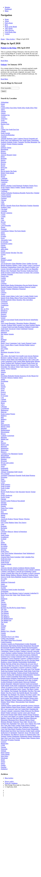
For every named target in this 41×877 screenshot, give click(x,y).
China (3, 204)
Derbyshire (27, 653)
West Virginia (16, 738)
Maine (32, 716)
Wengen (23, 595)
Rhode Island (5, 731)
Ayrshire (27, 644)
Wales (21, 696)
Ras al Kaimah (17, 640)
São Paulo (13, 171)
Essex (8, 656)
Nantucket (16, 722)
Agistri (8, 296)
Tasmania (21, 142)
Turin (22, 367)
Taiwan (3, 602)
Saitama (15, 377)
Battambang (4, 180)
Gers (37, 267)
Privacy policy (9, 781)
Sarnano (13, 365)
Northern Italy (10, 363)
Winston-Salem (35, 738)
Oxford (8, 676)
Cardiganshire (5, 189)
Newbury (17, 669)
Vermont (3, 736)
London (34, 667)
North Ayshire (5, 488)
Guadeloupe (4, 305)
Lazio (14, 361)
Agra (2, 323)
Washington (16, 736)
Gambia (3, 278)
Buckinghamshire (32, 647)
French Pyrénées (30, 267)
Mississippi (4, 720)
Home (7, 19)
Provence (23, 271)
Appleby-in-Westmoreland (15, 644)
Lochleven (28, 667)
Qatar (2, 524)
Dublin (27, 345)
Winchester (4, 758)
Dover (3, 655)
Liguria (19, 361)
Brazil (3, 169)
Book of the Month (11, 26)
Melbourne (15, 140)
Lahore (8, 501)
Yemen (3, 761)
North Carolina (16, 725)
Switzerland (4, 591)
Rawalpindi (21, 501)
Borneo (3, 164)
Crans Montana (13, 593)
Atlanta (3, 707)
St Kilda (20, 687)
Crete (21, 296)
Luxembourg (5, 408)
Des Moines (35, 711)
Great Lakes (26, 713)
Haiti (2, 307)
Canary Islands (29, 569)
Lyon (29, 269)
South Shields (5, 685)
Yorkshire (32, 702)
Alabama (3, 705)
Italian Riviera (22, 359)
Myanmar (4, 461)
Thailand (3, 606)
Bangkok (4, 608)
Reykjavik (27, 320)
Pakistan (3, 499)
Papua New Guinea (7, 508)
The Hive (31, 691)
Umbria (32, 367)
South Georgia (5, 133)
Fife (23, 656)
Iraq (2, 338)
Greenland (4, 301)
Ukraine (3, 635)
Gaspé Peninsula (17, 185)
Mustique (4, 459)
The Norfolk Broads (22, 693)
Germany (4, 283)
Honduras (4, 312)
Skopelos (19, 300)
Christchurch (11, 475)
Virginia (9, 736)
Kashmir (32, 325)
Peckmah (4, 510)
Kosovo (3, 392)
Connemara (13, 343)
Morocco (3, 452)
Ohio (20, 727)
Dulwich (8, 655)
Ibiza (13, 573)
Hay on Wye (5, 309)
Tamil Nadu (4, 329)
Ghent (14, 155)
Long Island (11, 716)
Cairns (15, 138)
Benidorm (21, 569)
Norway (3, 490)
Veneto (37, 367)
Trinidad (36, 193)
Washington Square (26, 736)
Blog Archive (10, 39)
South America (5, 555)
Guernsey (4, 198)
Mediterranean (5, 430)
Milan (23, 361)
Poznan (16, 519)
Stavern (27, 492)
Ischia (8, 359)
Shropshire (9, 684)
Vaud (18, 595)
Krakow (10, 519)
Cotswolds (36, 651)
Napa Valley (23, 722)
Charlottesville (33, 709)
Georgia (3, 280)
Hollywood (4, 714)
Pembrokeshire (5, 678)
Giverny (3, 269)
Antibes (29, 263)
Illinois (20, 714)
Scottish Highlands (7, 682)
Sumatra (11, 334)
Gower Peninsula (14, 658)
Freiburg (15, 287)
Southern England (32, 685)
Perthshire (14, 678)
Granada (8, 573)
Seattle (28, 731)
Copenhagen (5, 231)
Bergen (3, 492)
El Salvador (4, 242)
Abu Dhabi (4, 640)
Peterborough (21, 678)
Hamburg (21, 287)
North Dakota (25, 725)
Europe (3, 251)
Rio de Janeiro (5, 171)
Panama (3, 506)
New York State (6, 725)
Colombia (4, 211)
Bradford (13, 647)
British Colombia (6, 185)
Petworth (29, 678)
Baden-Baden (5, 285)
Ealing (13, 655)
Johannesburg (18, 553)
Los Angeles (19, 716)
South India (34, 327)
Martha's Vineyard (6, 718)
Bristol (24, 647)
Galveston (13, 713)
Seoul (2, 390)
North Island (26, 475)
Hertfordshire (31, 662)
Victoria (9, 144)
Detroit (3, 713)
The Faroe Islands (20, 231)
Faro (2, 522)
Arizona (30, 705)
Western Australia (17, 144)
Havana (3, 222)
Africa (3, 106)
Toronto (22, 187)
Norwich (3, 675)
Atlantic (3, 131)
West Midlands (14, 698)
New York (37, 723)
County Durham (6, 653)
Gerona (3, 573)
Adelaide (3, 138)
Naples (3, 363)
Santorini (9, 300)
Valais (15, 595)
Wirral (8, 702)
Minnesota (33, 718)
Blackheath (35, 646)
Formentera (27, 571)
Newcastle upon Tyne (27, 669)
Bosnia (3, 166)
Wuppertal (22, 289)
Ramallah (4, 504)
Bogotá (3, 213)
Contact (7, 34)
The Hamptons (5, 734)
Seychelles (4, 546)
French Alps (20, 267)
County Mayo (9, 345)
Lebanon (3, 401)
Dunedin (18, 475)
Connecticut (16, 711)
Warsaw (21, 519)
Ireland (3, 341)
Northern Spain (33, 575)
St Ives (3, 580)
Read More (4, 60)
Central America (6, 195)
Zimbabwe (4, 769)
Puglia (29, 363)
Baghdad (3, 339)
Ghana (3, 291)
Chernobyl (4, 531)
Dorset (38, 653)
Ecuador (3, 236)
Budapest (4, 316)
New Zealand (5, 473)
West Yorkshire (24, 698)
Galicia (34, 571)
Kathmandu (4, 468)
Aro (2, 126)
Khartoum (4, 586)
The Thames (21, 694)
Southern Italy (24, 365)
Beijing (3, 205)
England (3, 656)
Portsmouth (4, 680)
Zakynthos (29, 300)
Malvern (3, 669)
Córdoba (3, 571)
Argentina (4, 122)
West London (5, 698)
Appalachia (24, 705)
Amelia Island (15, 705)
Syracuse (32, 365)
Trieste (18, 367)
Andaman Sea (5, 115)
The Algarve (22, 522)
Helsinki (3, 260)
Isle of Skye (15, 665)
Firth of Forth (29, 656)
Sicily (18, 365)
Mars (2, 423)
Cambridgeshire (25, 649)
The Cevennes (34, 272)
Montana (3, 722)
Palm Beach (11, 729)
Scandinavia (4, 537)
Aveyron (34, 263)
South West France (17, 272)
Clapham (23, 651)
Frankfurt (9, 287)
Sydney (15, 142)
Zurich (28, 595)
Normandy (13, 271)
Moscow (10, 531)
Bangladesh (4, 149)
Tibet (2, 624)
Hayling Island (34, 660)
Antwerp (3, 155)
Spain (2, 566)
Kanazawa (23, 376)
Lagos (3, 483)
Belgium (3, 153)
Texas (26, 733)
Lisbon (6, 522)
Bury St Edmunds (6, 649)
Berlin (30, 285)
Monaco (3, 271)
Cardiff (32, 649)
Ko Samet (17, 608)
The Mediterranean (7, 618)
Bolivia (3, 160)
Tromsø (33, 492)
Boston (23, 707)
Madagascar (4, 410)
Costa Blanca (11, 571)
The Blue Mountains (30, 142)
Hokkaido (11, 376)
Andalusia (21, 568)
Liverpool (21, 667)
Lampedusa (8, 361)
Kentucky (36, 714)
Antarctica (4, 118)
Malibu (37, 716)
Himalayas (4, 310)
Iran (2, 336)
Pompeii (23, 363)
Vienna (9, 147)
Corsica (29, 265)
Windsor (3, 702)
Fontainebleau (12, 267)
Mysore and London (7, 463)
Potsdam (8, 289)
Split (2, 218)
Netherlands (4, 470)
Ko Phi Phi (10, 608)
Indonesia (4, 332)
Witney (13, 702)
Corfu (17, 296)
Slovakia (13, 252)
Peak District (23, 676)
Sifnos (14, 300)
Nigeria (3, 481)
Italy (2, 354)
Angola (3, 117)
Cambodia (4, 178)
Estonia (3, 245)
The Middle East (6, 620)
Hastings (18, 660)
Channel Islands (6, 196)
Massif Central (5, 426)
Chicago (3, 200)
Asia (2, 128)
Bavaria (25, 285)
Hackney (36, 658)
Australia (3, 137)
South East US (5, 560)
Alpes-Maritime (17, 263)
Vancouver (29, 187)
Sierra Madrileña (16, 577)
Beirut (3, 403)
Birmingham (27, 646)
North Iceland (19, 320)
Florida (8, 713)
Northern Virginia (12, 727)
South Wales (14, 685)
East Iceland (10, 320)
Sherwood (26, 682)
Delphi (31, 296)
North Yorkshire (11, 673)
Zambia (3, 765)
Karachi (3, 501)
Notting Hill (10, 675)
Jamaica (3, 372)
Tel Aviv (17, 352)
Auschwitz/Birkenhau (8, 135)
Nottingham (18, 675)
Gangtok (19, 325)
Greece (3, 294)
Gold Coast (8, 140)
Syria (2, 597)
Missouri (22, 720)
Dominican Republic (19, 193)
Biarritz (3, 265)
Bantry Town (5, 343)
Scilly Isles (28, 680)
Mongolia (4, 446)
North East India (12, 327)
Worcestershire (20, 702)
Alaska (9, 705)
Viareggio (13, 368)
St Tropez (26, 272)
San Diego (13, 731)
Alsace (24, 263)
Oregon (31, 727)
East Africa (13, 108)
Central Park (25, 709)
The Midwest (15, 734)
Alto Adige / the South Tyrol (10, 356)
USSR (3, 745)
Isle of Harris (21, 664)
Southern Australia (6, 142)
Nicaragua (4, 477)
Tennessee (21, 733)
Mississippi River (13, 720)
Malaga (8, 575)
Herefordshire (22, 662)
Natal (24, 553)
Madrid (3, 575)
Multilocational (5, 457)
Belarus (3, 151)
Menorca (19, 575)
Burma (3, 176)
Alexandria (4, 240)
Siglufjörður (34, 320)
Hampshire (4, 660)
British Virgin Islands (7, 173)
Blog (6, 25)
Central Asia (5, 129)
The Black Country (33, 689)
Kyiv (9, 636)
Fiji (2, 256)
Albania (3, 111)
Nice (7, 271)
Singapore (4, 548)
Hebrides (15, 662)
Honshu (16, 376)
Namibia (3, 464)
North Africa (21, 108)
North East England (7, 671)
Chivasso (15, 358)
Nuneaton (36, 675)
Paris (18, 271)
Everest (3, 254)
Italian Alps (14, 359)
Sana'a (3, 763)
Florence (3, 359)
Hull (7, 664)
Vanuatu (3, 747)
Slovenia (3, 550)
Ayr (2, 540)
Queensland (35, 140)
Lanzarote (37, 573)
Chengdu (9, 205)
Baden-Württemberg (16, 285)
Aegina (3, 296)
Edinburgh (34, 655)
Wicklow (3, 347)
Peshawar (14, 501)
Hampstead (11, 660)
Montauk (9, 722)
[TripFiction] (10, 4)
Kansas (30, 714)
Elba (35, 358)
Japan (2, 374)
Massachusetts (5, 425)
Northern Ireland (22, 673)
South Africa (30, 108)
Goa (23, 325)
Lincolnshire (14, 667)
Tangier (20, 454)
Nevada (30, 722)
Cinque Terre (23, 358)
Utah (38, 734)
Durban (11, 553)
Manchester (10, 669)
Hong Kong (16, 205)
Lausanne (26, 593)
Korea (3, 388)
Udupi (18, 329)
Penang (12, 414)
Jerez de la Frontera (21, 573)
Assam (6, 323)
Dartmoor (20, 653)
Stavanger (22, 492)
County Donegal (26, 343)
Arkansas (36, 705)
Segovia (3, 577)
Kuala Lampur (5, 414)
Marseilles (35, 269)
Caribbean (4, 191)
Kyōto (29, 376)
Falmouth (19, 656)
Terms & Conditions (11, 783)
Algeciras (4, 568)
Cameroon (4, 182)
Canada (3, 184)
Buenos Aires (5, 124)
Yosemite (17, 740)
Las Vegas (4, 716)
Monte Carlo (5, 444)
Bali (2, 334)
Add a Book (9, 28)
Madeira (11, 522)
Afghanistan (4, 102)
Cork (18, 343)
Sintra (16, 522)
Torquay (16, 696)
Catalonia (37, 569)
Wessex (35, 696)
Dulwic (3, 234)
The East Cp (5, 615)
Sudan (3, 584)
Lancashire (35, 665)
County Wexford (19, 345)
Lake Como (31, 359)
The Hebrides (23, 691)
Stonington (13, 733)
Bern (6, 593)
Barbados (9, 193)
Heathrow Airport (6, 662)
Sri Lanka (4, 579)
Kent (2, 383)
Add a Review (9, 30)
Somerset (22, 684)
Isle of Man (4, 348)
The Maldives (5, 617)
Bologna (3, 162)
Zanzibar (3, 767)
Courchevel (36, 265)
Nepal (3, 466)
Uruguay (3, 742)
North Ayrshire (5, 486)
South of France (6, 272)
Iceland (3, 318)
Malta (2, 421)
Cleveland (4, 209)
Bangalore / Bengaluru (16, 323)
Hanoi (3, 752)
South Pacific (5, 562)
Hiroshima (4, 376)
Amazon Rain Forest (7, 557)
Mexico (3, 434)
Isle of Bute (12, 664)
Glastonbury (5, 658)
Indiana (25, 714)
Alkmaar (3, 472)
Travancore (12, 329)
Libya (2, 405)
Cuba (2, 220)
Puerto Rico (30, 193)
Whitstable (7, 700)
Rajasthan (21, 327)
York (26, 702)
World (3, 760)
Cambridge (15, 649)
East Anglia (19, 655)
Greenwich (4, 303)
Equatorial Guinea (6, 243)
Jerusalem (11, 352)
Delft (15, 472)
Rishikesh (28, 327)
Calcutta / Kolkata (6, 325)
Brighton (18, 647)
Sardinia (7, 365)
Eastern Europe (5, 252)
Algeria (3, 113)
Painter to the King (8, 48)
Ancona (30, 356)
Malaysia (3, 412)
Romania (3, 526)
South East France (32, 271)
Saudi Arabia (5, 535)
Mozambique (5, 455)
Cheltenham (4, 651)
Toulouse (4, 274)
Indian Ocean (5, 330)
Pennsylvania (26, 729)
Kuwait (3, 394)
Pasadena (19, 729)
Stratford (26, 687)
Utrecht (20, 472)
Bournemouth (5, 647)
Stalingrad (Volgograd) (8, 582)
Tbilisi (3, 281)
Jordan (3, 379)
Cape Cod (17, 709)
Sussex (24, 689)
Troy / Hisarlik (10, 631)
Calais (20, 265)
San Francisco (21, 731)
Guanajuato (10, 435)
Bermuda (4, 158)
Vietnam (3, 751)
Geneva (20, 593)
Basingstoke (4, 646)
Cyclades (26, 296)
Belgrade (3, 544)
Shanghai (36, 205)
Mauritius (4, 428)
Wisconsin (4, 740)
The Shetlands (12, 694)
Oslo (16, 492)
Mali (2, 417)
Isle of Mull (7, 665)
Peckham (30, 676)
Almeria (15, 568)
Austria (3, 146)
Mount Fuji (34, 376)
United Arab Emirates (7, 638)
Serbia (3, 542)
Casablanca (4, 454)
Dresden (3, 287)
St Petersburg (23, 531)
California (29, 707)
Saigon (7, 752)
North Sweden (12, 589)
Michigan (4, 437)
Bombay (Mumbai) (30, 323)
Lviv (12, 636)
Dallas (23, 711)
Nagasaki (4, 377)
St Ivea (15, 687)
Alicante (9, 568)
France (3, 262)
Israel (2, 350)
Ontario (7, 187)
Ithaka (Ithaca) (14, 298)
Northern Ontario (28, 185)
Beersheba (4, 352)
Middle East (4, 439)
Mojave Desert (30, 720)
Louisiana (27, 716)
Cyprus (3, 224)
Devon (33, 653)
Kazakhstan (4, 381)
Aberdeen (4, 644)
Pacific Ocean (5, 497)
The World (4, 622)
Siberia (16, 531)
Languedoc (16, 269)
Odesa (17, 636)
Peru (2, 512)
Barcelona (4, 569)
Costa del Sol (19, 571)
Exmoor (13, 656)
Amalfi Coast (23, 356)
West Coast (7, 738)
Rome (33, 363)
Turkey (3, 629)
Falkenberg (4, 589)
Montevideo (4, 450)
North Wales (28, 671)
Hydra (8, 298)
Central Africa (5, 108)
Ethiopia (3, 247)
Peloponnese (31, 298)
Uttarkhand (24, 329)
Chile (2, 202)
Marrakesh (14, 454)
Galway (32, 345)
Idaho (16, 714)
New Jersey (21, 723)
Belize (3, 156)
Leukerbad (33, 593)
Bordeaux (9, 265)
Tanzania (3, 604)
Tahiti (2, 600)
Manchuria (23, 205)
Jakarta (6, 334)
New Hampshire (11, 723)
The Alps (19, 252)
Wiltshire (35, 700)
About (7, 21)
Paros (21, 298)
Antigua (3, 193)
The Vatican (11, 367)
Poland (3, 517)
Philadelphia (35, 729)
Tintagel (11, 696)
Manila (3, 515)
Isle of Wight (24, 665)
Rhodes (3, 300)
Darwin (25, 138)
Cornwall (29, 651)
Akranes (3, 320)
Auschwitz (4, 519)
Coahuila (3, 435)
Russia (3, 530)
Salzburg (3, 147)
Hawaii (33, 713)
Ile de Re (9, 269)
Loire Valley (24, 269)
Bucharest (4, 528)
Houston (11, 714)
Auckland (4, 475)
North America (5, 484)
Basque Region (12, 569)
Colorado (9, 711)
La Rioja (30, 573)
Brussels (9, 155)
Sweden (3, 588)
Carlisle (37, 649)
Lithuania (4, 406)
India (2, 321)
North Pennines (18, 671)
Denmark (4, 229)
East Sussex (27, 655)
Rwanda (3, 533)
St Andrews (9, 687)
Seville (8, 577)
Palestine (3, 502)
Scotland (3, 539)
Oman (3, 493)
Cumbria (14, 653)
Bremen (35, 285)
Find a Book (9, 23)
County (3, 214)
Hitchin (3, 664)
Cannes (24, 265)
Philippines (4, 513)
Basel (2, 593)
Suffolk (7, 689)
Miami (21, 718)
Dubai (3, 233)
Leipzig (33, 287)
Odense (11, 231)
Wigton (14, 700)
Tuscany (26, 367)
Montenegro (4, 448)
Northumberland (33, 673)
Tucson (21, 734)
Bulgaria (3, 175)
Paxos (25, 298)
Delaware (28, 711)
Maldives (4, 416)
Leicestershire (5, 667)
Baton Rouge (16, 707)
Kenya (3, 385)
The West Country (31, 694)
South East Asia (14, 129)
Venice (3, 368)
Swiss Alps (8, 595)
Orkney (4, 64)
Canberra (20, 138)
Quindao (30, 205)
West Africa (4, 756)
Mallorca (3, 419)
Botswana (4, 167)
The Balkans (5, 613)
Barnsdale (33, 644)
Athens (12, 296)
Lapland (9, 260)
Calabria (9, 358)
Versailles (10, 274)
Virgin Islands (5, 754)
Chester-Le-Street (14, 651)
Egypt (3, 238)
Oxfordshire (15, 676)
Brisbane (9, 138)
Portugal (3, 521)
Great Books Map (10, 32)
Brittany (15, 265)
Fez (9, 454)
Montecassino (30, 361)
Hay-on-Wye (25, 660)
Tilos (24, 300)
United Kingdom (6, 642)
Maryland (16, 718)
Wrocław (27, 519)
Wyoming (11, 740)
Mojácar (25, 575)
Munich (3, 289)
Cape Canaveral (9, 709)
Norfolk (37, 669)
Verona (7, 368)
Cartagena (9, 213)
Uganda (3, 633)
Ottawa (12, 187)
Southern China (6, 207)
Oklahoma (25, 727)
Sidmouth (16, 684)
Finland (3, 258)
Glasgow (3, 292)
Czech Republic (6, 225)
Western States (25, 738)
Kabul (3, 104)
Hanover (27, 287)
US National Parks (30, 734)
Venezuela (4, 749)
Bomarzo (4, 358)
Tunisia (3, 627)
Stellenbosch (31, 553)
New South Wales (25, 140)
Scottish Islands (18, 682)
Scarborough (20, 680)
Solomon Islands (6, 564)
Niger (2, 479)
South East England (31, 684)
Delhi (14, 325)
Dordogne (4, 267)
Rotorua (32, 475)
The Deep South (34, 733)
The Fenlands (14, 691)
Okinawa (10, 377)
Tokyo (21, 377)
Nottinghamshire (28, 675)
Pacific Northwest (6, 495)
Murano (37, 361)
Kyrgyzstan (4, 396)
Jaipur (27, 325)
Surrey (19, 689)
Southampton (22, 685)
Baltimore (9, 707)
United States (5, 704)
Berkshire (20, 646)
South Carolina (35, 731)
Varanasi (30, 329)
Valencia (36, 577)
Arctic (3, 120)
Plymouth (35, 678)
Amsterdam (10, 472)
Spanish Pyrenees (27, 577)
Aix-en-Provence (6, 263)
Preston (10, 680)
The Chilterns (5, 691)
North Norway (10, 492)
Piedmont (18, 363)
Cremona (30, 358)
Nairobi (3, 387)
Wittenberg (15, 289)
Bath (10, 646)
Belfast (14, 646)
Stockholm (21, 589)
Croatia (3, 216)
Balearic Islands (30, 568)
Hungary (3, 314)
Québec (17, 187)
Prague (3, 227)
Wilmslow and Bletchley (24, 700)
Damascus (4, 598)
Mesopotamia (5, 432)
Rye (14, 680)
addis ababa (4, 249)
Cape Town (4, 553)
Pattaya (23, 608)
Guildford (30, 658)
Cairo (10, 240)
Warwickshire (28, 696)
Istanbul (3, 631)
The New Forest (11, 693)
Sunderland (13, 689)
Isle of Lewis (29, 664)
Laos (2, 397)
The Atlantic (5, 611)
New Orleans (29, 723)
